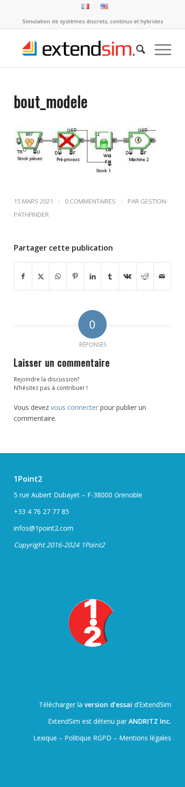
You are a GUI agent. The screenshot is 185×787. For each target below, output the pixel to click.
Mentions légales (145, 737)
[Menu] (158, 48)
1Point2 (28, 479)
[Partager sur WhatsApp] (57, 276)
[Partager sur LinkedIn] (93, 276)
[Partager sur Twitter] (40, 276)
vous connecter (74, 407)
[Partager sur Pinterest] (75, 276)
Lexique (45, 737)
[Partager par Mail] (162, 276)
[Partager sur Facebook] (23, 276)
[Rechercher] (136, 48)
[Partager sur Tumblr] (110, 276)
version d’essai (108, 704)
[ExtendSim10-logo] (76, 48)
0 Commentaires (90, 201)
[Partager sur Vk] (127, 276)
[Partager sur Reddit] (145, 276)
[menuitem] (85, 7)
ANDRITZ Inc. (150, 721)
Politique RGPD (88, 737)
